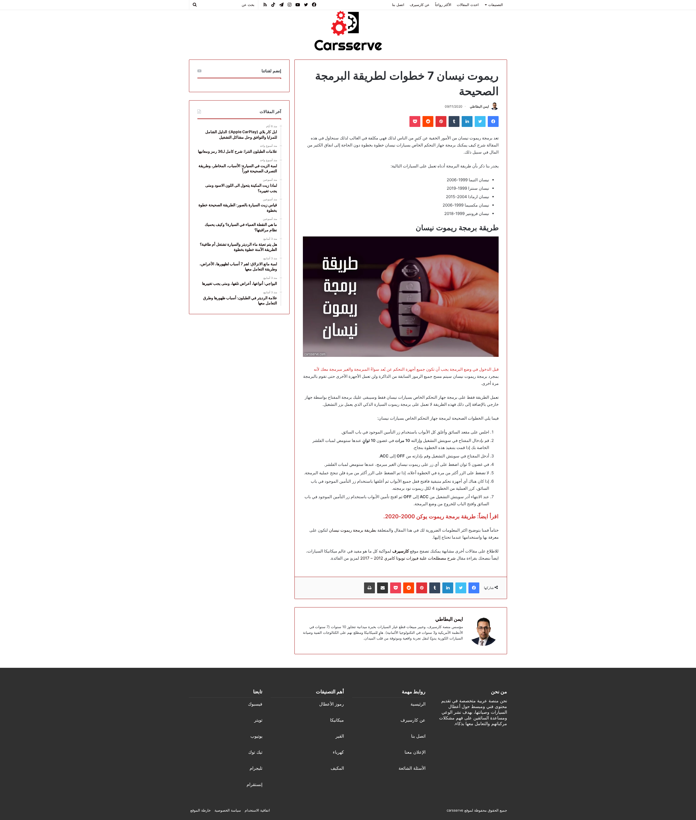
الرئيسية (418, 704)
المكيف (337, 768)
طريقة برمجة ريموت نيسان (352, 530)
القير (339, 736)
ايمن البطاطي (479, 106)
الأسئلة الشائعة (412, 768)
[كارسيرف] (348, 31)
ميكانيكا (337, 720)
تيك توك (255, 752)
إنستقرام (254, 784)
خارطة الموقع (200, 810)
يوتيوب (256, 736)
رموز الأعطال (331, 704)
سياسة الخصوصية (228, 810)
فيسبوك (255, 704)
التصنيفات (495, 4)
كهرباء (338, 752)
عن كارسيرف (420, 4)
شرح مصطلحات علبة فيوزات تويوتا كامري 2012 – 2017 (408, 558)
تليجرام (256, 768)
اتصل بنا (398, 4)
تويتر (258, 720)
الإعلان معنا (415, 752)
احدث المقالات (468, 4)
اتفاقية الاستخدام (257, 810)
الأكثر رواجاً (443, 4)
